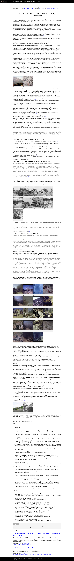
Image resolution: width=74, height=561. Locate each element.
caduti (25, 282)
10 (57, 141)
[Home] (4, 2)
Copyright (34, 558)
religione (42, 282)
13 (29, 231)
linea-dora (15, 9)
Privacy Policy (25, 558)
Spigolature (15, 282)
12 (28, 176)
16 (24, 350)
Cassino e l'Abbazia (28, 1)
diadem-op (54, 8)
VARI (25, 553)
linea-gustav (29, 544)
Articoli (34, 1)
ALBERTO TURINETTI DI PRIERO (28, 8)
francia (32, 282)
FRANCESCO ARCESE (27, 543)
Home (52, 4)
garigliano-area (35, 554)
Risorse (39, 1)
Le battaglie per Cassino (17, 1)
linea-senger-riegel (47, 554)
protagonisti (37, 282)
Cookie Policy (30, 558)
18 (24, 400)
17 (40, 355)
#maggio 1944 (49, 8)
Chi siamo (14, 558)
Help (41, 558)
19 (31, 421)
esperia (58, 8)
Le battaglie (41, 8)
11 (36, 155)
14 (20, 249)
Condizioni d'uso (19, 558)
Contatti (38, 558)
